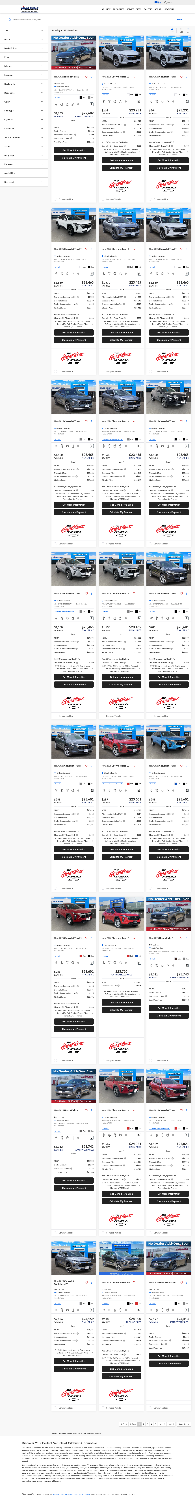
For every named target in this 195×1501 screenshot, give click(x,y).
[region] (74, 134)
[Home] (103, 9)
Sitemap (64, 1494)
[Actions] (91, 76)
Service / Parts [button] (134, 9)
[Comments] (92, 104)
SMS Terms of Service (82, 1494)
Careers (148, 9)
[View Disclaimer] (78, 104)
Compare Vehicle (66, 199)
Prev (133, 1424)
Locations (169, 9)
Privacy (70, 1494)
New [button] (108, 9)
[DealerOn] (28, 1494)
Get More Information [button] (73, 150)
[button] (93, 52)
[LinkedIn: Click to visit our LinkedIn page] (159, 2)
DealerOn (56, 1494)
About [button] (158, 9)
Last (170, 1424)
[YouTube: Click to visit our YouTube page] (156, 2)
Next (161, 1424)
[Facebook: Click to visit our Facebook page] (153, 2)
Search (179, 20)
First (124, 1424)
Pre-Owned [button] (118, 9)
